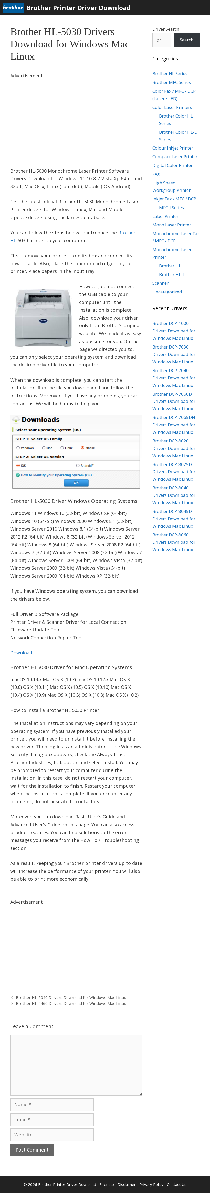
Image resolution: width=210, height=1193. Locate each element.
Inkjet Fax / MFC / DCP (174, 199)
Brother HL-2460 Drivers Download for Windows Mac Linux (71, 1003)
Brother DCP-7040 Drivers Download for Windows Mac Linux (173, 377)
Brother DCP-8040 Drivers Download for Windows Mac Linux (173, 495)
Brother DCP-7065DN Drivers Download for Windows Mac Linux (173, 424)
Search (186, 40)
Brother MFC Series (171, 82)
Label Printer (165, 216)
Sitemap (107, 1184)
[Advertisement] (76, 115)
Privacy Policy (151, 1184)
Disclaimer (127, 1184)
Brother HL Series (169, 74)
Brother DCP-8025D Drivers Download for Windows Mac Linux (173, 471)
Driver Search (165, 29)
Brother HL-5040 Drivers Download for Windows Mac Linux (71, 997)
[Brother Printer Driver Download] (15, 7)
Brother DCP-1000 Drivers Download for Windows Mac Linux (173, 330)
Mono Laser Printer (171, 225)
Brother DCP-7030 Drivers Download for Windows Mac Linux (173, 354)
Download (21, 653)
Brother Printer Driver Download (79, 7)
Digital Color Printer (172, 165)
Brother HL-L (172, 274)
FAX (156, 174)
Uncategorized (167, 292)
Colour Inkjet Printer (172, 148)
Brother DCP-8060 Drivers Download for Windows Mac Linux (173, 542)
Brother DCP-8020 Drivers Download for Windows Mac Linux (173, 448)
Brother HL (170, 266)
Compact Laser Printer (174, 157)
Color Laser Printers (172, 107)
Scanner (160, 283)
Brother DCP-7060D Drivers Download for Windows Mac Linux (173, 401)
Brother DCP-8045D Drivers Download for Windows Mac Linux (173, 518)
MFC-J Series (171, 207)
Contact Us (176, 1184)
